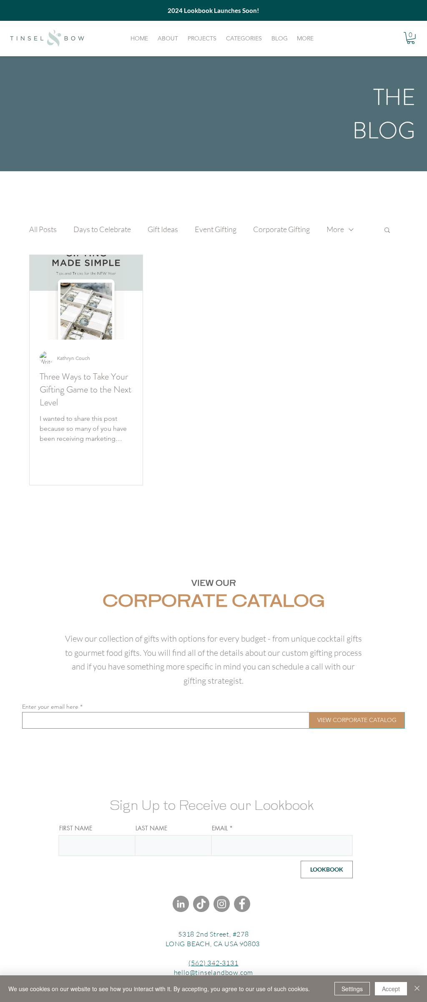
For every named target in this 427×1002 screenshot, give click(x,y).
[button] (411, 38)
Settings (352, 989)
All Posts (43, 229)
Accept (391, 989)
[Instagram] (222, 904)
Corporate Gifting (281, 229)
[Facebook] (242, 904)
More (335, 229)
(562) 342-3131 (213, 963)
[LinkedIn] (181, 904)
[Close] (417, 988)
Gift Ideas (163, 229)
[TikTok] (201, 904)
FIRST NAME (75, 828)
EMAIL (220, 828)
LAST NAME (151, 828)
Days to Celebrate (102, 229)
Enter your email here (50, 707)
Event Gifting (215, 229)
